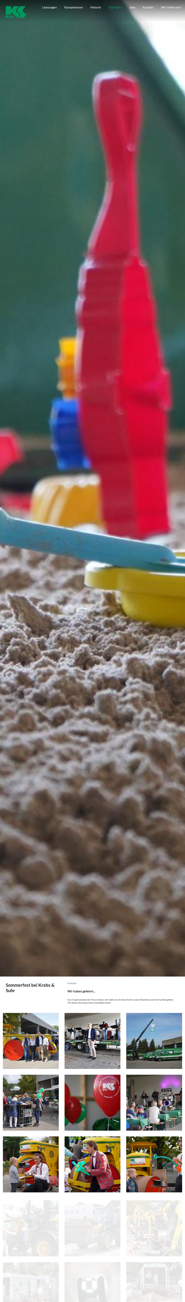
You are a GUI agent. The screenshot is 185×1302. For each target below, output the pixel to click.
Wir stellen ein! (171, 7)
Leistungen (49, 7)
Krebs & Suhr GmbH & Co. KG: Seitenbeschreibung (16, 12)
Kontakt (148, 7)
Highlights (115, 7)
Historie (95, 7)
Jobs (132, 7)
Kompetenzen (73, 7)
